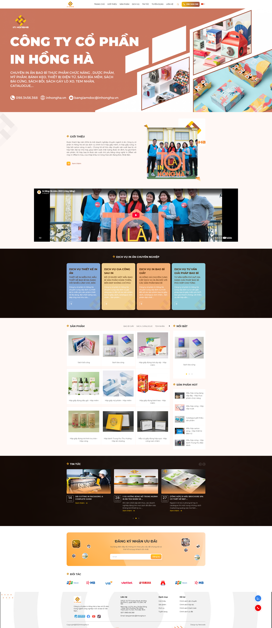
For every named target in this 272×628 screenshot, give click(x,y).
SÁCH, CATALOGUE (144, 326)
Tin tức (145, 4)
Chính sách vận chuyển (188, 601)
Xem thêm (76, 164)
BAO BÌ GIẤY (128, 326)
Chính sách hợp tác (187, 605)
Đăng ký (156, 557)
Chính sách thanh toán (188, 608)
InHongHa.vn (84, 625)
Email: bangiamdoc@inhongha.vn (133, 616)
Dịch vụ (136, 4)
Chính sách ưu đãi (186, 612)
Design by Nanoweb (197, 625)
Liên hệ (169, 4)
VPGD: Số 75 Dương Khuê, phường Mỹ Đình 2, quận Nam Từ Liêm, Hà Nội (134, 602)
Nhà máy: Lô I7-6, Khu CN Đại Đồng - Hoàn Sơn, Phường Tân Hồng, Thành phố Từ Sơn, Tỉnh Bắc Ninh (134, 608)
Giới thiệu (112, 4)
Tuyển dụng (158, 4)
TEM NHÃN (160, 326)
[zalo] (258, 598)
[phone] (258, 608)
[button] (186, 374)
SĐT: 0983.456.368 (127, 613)
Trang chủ (99, 4)
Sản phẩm (124, 4)
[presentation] (200, 464)
